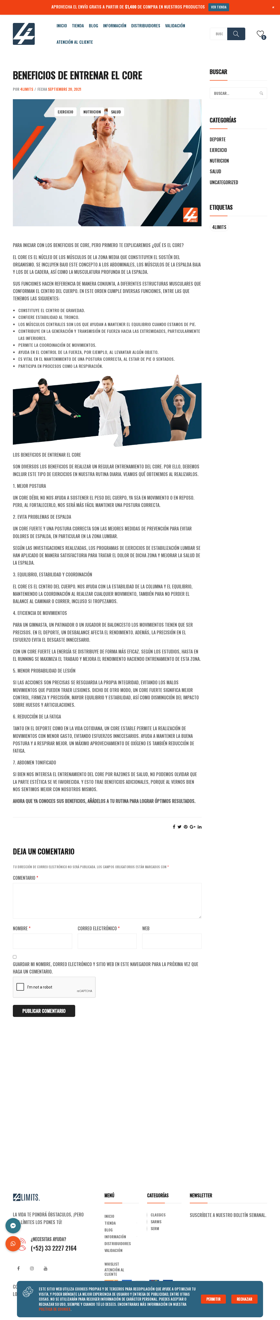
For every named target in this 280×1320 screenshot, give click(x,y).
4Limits (26, 89)
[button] (13, 1243)
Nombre (22, 928)
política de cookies (55, 1309)
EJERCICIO (65, 112)
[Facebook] (174, 826)
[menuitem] (62, 25)
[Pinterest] (186, 826)
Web (146, 928)
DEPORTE (218, 139)
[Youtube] (45, 1268)
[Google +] (193, 826)
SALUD (116, 112)
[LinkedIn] (200, 826)
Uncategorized (224, 182)
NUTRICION (92, 112)
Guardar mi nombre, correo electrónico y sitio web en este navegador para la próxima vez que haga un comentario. (105, 968)
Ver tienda (218, 7)
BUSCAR (236, 34)
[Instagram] (32, 1268)
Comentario (25, 878)
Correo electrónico (99, 928)
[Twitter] (179, 826)
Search (261, 93)
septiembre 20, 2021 (64, 89)
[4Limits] (24, 33)
